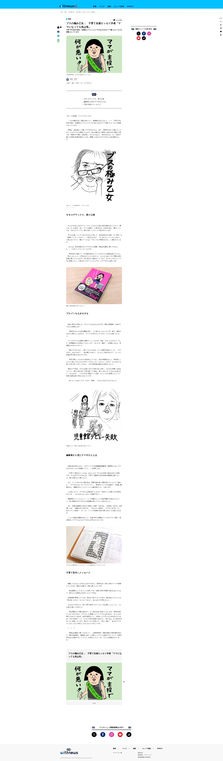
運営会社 (140, 752)
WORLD (130, 6)
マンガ (102, 6)
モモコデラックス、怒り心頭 (94, 99)
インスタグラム (87, 83)
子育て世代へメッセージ (92, 104)
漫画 (73, 83)
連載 (109, 6)
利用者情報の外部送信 (144, 757)
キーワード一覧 (117, 752)
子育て (77, 83)
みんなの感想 (119, 20)
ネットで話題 (119, 6)
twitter (68, 83)
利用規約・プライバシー (145, 755)
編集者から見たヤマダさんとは (95, 102)
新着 (94, 6)
